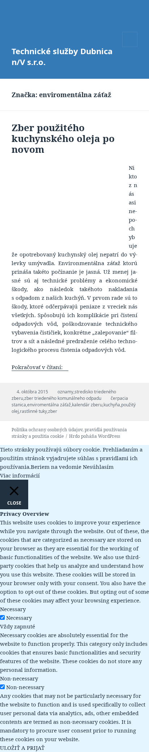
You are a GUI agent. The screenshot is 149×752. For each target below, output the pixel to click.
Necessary (19, 617)
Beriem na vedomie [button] (56, 466)
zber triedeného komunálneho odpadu (62, 398)
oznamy (65, 392)
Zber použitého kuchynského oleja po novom (63, 138)
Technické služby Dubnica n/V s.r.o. (62, 56)
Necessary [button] (13, 609)
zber (52, 411)
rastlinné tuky (33, 411)
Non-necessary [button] (19, 678)
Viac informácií (20, 475)
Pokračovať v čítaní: (40, 367)
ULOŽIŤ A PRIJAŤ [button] (22, 747)
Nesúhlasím (98, 466)
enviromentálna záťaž (49, 405)
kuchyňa (111, 405)
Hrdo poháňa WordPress (94, 436)
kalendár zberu (87, 405)
